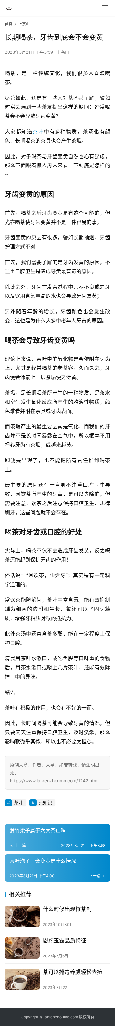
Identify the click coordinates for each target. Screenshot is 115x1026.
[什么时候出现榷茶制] (22, 916)
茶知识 (45, 802)
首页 (8, 24)
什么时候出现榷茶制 (67, 909)
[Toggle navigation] (105, 8)
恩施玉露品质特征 (64, 940)
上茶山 (63, 52)
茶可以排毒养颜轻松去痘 (73, 972)
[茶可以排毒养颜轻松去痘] (22, 979)
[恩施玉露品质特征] (22, 948)
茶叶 (38, 131)
